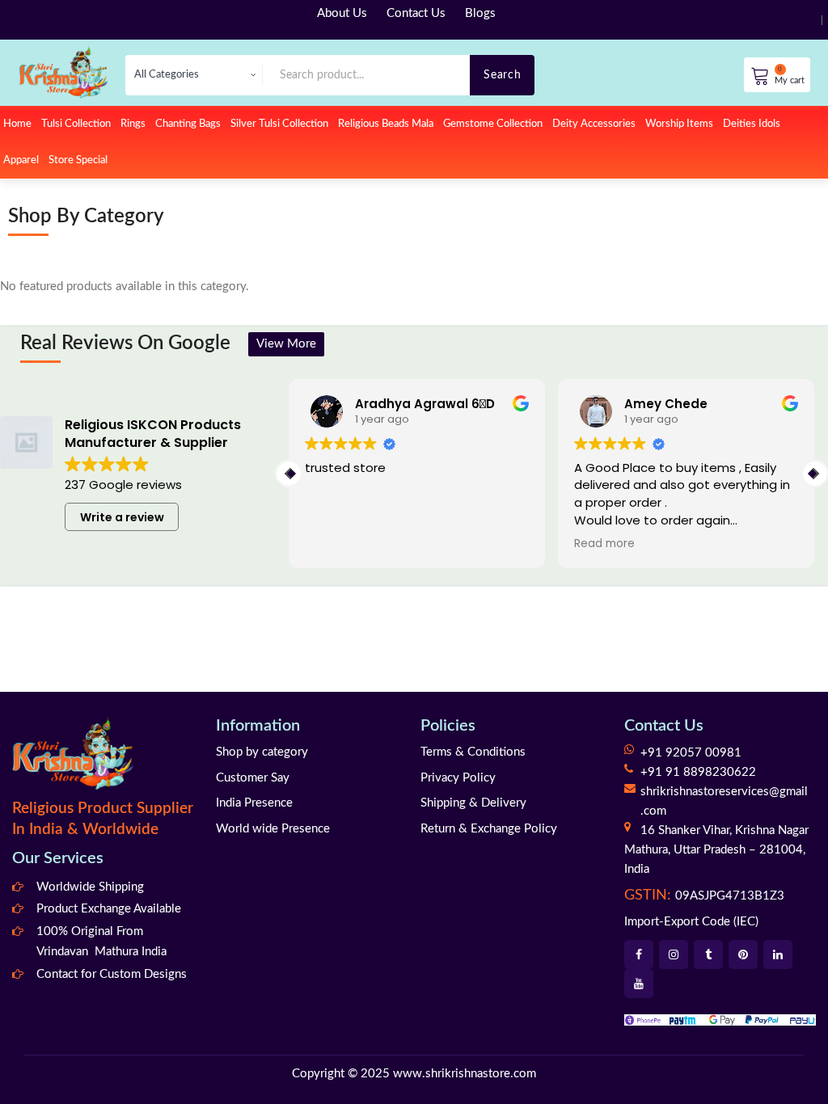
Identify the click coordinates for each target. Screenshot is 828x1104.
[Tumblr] (708, 954)
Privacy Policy (458, 778)
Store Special (78, 160)
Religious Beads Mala (385, 124)
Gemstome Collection (493, 124)
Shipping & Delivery (473, 803)
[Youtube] (638, 983)
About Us (342, 13)
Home (17, 124)
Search (502, 75)
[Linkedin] (777, 954)
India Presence (254, 803)
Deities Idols (751, 124)
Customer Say (252, 778)
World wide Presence (273, 829)
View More (286, 344)
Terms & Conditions (473, 752)
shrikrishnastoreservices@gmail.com (724, 801)
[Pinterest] (743, 954)
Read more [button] (594, 544)
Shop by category (262, 752)
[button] (815, 473)
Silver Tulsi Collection (279, 124)
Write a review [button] (122, 517)
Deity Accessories (594, 124)
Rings (133, 124)
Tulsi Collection (76, 124)
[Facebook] (638, 954)
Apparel (21, 160)
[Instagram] (673, 954)
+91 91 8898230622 (698, 772)
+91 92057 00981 (690, 753)
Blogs (480, 13)
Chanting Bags (188, 124)
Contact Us (416, 13)
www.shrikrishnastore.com (464, 1074)
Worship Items (679, 124)
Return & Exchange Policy (488, 829)
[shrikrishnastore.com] (63, 71)
